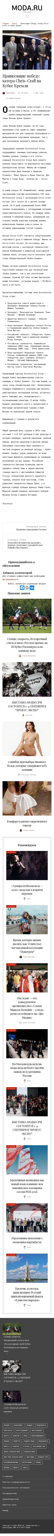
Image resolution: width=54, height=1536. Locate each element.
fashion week (29, 1452)
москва (6, 1467)
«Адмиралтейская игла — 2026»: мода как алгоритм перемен (27, 890)
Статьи (26, 1446)
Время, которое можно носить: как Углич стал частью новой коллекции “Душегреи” (26, 945)
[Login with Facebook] (22, 587)
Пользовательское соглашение (16, 1488)
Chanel (38, 1462)
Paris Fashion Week (12, 1452)
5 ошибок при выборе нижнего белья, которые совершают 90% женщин (27, 765)
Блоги (14, 23)
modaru (7, 1425)
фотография (27, 1462)
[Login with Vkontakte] (32, 587)
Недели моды (29, 1441)
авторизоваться (10, 579)
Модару (7, 1441)
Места (6, 1446)
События (16, 1436)
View (25, 616)
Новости (17, 1441)
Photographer (22, 1430)
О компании (8, 1476)
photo (6, 1436)
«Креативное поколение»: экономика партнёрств (27, 1240)
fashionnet (18, 1425)
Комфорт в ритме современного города (27, 823)
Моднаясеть (43, 1441)
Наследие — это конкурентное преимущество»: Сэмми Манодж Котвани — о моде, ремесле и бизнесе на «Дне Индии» (27, 1007)
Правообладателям (11, 1499)
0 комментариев (13, 98)
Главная (6, 23)
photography (37, 1430)
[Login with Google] (27, 587)
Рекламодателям (10, 1493)
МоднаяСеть (41, 1425)
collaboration (39, 1446)
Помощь (6, 1510)
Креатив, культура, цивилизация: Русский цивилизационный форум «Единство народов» (27, 1294)
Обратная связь (10, 1505)
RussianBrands (38, 1436)
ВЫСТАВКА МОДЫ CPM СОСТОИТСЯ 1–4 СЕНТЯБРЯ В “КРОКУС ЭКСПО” (27, 706)
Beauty (16, 1467)
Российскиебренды (11, 1462)
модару (30, 1425)
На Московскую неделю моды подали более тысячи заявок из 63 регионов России (27, 1069)
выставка (30, 1457)
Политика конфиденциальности (16, 1482)
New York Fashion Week (13, 1457)
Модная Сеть (43, 1457)
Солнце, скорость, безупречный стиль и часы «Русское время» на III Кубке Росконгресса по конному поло (27, 644)
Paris (25, 1467)
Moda (26, 1436)
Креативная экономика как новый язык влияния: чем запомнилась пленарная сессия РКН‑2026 (27, 1186)
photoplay (8, 1430)
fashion (16, 1446)
